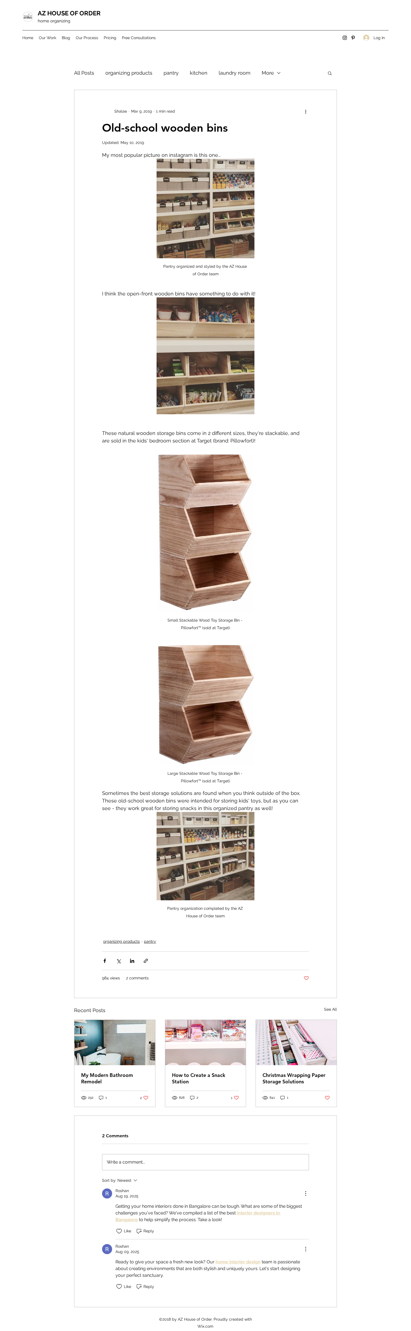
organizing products (128, 73)
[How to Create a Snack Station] (205, 1042)
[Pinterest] (353, 38)
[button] (329, 73)
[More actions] (305, 111)
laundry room (235, 73)
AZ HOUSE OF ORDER (69, 13)
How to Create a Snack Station (198, 1078)
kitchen (198, 73)
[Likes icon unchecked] (119, 1231)
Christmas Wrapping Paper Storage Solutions (294, 1078)
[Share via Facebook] (104, 960)
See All (330, 1009)
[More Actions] (305, 1193)
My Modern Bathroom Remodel (107, 1078)
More (268, 73)
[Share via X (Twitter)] (118, 960)
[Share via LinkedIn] (132, 960)
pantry (171, 73)
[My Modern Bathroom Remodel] (114, 1042)
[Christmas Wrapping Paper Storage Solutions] (296, 1042)
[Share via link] (145, 960)
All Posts (84, 73)
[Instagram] (345, 38)
